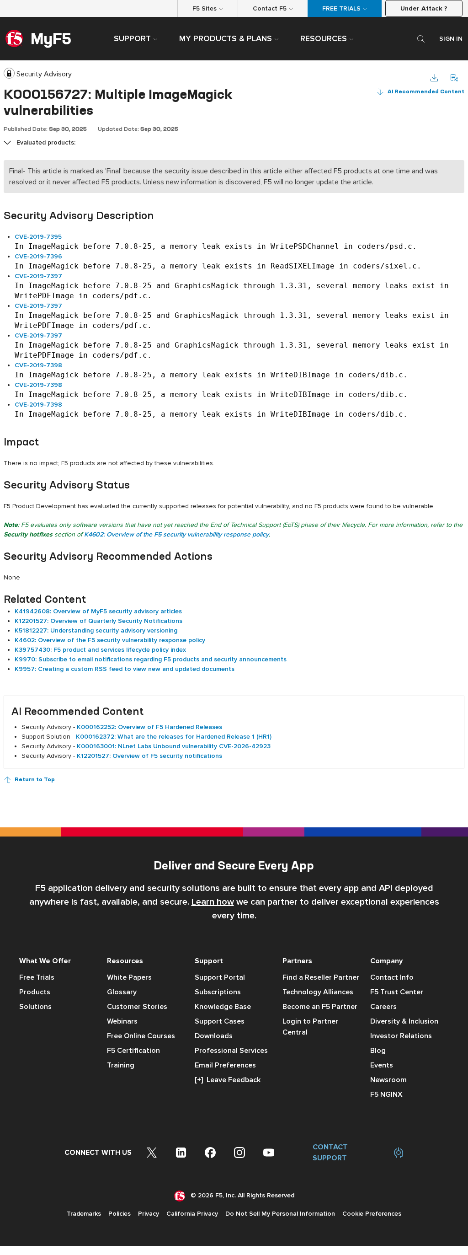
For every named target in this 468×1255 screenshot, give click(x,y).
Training (120, 1065)
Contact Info (392, 977)
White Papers (129, 977)
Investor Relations (401, 1035)
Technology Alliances (317, 992)
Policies (119, 1213)
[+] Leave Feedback (228, 1079)
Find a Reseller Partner (320, 977)
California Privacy (192, 1213)
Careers (383, 1006)
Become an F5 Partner (319, 1006)
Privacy (148, 1213)
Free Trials (36, 977)
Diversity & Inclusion (404, 1021)
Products (34, 992)
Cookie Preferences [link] (371, 1213)
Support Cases (220, 1021)
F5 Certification (133, 1050)
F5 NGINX (386, 1094)
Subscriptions (218, 992)
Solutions (35, 1006)
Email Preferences (225, 1065)
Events (381, 1065)
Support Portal (220, 977)
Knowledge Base (223, 1006)
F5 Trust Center (396, 992)
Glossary (122, 992)
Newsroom (388, 1079)
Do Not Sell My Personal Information (280, 1213)
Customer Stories (137, 1006)
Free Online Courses (141, 1035)
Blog (378, 1050)
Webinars (122, 1021)
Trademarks (84, 1213)
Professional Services (231, 1050)
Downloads (214, 1035)
